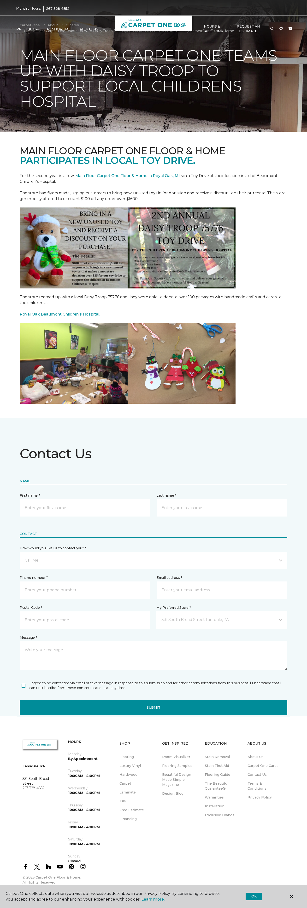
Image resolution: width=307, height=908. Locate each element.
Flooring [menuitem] (126, 757)
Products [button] (26, 29)
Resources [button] (58, 29)
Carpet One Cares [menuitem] (263, 766)
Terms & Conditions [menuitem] (257, 786)
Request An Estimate (248, 28)
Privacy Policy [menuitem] (260, 797)
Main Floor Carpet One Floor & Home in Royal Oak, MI (128, 175)
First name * (30, 495)
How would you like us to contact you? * (53, 548)
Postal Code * (31, 607)
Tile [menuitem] (122, 801)
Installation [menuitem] (214, 806)
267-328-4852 (57, 8)
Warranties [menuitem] (214, 797)
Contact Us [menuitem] (257, 774)
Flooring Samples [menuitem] (177, 766)
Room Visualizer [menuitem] (176, 757)
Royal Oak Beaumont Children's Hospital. (60, 314)
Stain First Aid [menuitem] (217, 766)
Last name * (166, 495)
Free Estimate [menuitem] (131, 810)
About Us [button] (88, 29)
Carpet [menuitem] (125, 783)
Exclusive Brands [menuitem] (219, 815)
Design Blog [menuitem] (172, 793)
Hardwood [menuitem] (128, 774)
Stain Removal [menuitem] (217, 757)
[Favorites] (281, 29)
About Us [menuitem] (256, 757)
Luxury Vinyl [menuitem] (130, 766)
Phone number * (34, 577)
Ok (253, 896)
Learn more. (153, 899)
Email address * (169, 577)
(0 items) (290, 28)
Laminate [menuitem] (127, 792)
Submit (153, 707)
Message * (28, 637)
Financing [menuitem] (128, 819)
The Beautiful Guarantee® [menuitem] (216, 786)
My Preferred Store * (173, 607)
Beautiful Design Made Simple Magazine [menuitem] (176, 779)
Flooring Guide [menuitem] (217, 774)
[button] (272, 29)
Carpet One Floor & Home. (58, 877)
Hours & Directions (212, 28)
